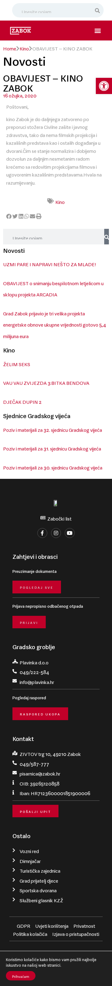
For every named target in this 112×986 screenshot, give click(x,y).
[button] (104, 86)
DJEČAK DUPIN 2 (22, 401)
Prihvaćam (20, 975)
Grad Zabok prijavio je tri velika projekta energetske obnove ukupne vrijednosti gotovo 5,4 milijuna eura (54, 323)
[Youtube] (70, 533)
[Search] (98, 10)
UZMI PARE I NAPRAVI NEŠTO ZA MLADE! (49, 263)
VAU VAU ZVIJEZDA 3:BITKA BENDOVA (46, 382)
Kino (24, 47)
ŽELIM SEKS (16, 363)
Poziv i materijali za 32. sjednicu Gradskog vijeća (52, 429)
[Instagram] (56, 533)
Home (9, 47)
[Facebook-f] (42, 533)
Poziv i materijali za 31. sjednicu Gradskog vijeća (52, 447)
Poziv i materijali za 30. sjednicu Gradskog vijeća (52, 466)
